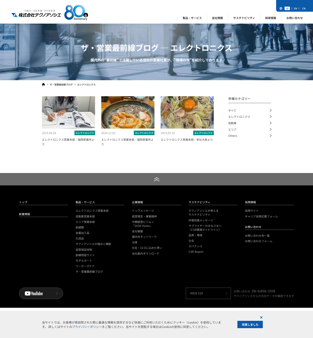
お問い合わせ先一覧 (257, 235)
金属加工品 (82, 233)
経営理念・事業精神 (144, 216)
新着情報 (24, 214)
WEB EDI (196, 293)
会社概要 (137, 231)
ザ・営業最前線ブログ (89, 271)
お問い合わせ (253, 227)
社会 (191, 240)
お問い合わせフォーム (258, 241)
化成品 (80, 238)
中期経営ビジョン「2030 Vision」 (143, 224)
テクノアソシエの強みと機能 (93, 244)
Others (232, 135)
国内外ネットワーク (144, 237)
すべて (232, 110)
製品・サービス (85, 202)
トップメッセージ (143, 210)
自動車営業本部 (85, 216)
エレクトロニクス (239, 116)
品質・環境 (195, 235)
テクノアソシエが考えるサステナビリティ (204, 212)
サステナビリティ (199, 202)
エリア (232, 129)
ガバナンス (195, 246)
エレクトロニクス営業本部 (92, 210)
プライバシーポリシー (87, 326)
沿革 (134, 242)
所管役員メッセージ (201, 220)
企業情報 (137, 202)
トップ (23, 202)
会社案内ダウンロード (145, 253)
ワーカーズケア (85, 266)
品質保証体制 (84, 249)
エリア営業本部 (85, 222)
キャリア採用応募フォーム (261, 216)
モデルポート (84, 260)
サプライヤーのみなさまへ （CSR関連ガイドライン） (205, 227)
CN (304, 8)
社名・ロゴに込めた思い (147, 248)
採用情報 (250, 202)
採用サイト (252, 210)
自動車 (232, 123)
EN (295, 8)
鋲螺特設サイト (85, 255)
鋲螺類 (80, 227)
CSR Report (196, 251)
